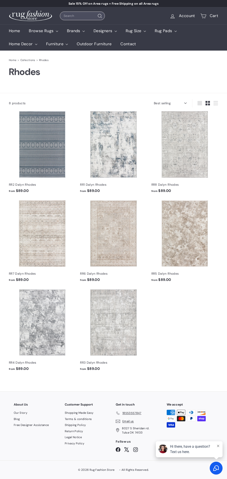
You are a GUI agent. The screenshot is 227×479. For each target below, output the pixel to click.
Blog (17, 419)
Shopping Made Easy (79, 413)
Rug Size (134, 31)
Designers (104, 31)
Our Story (20, 413)
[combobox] (82, 16)
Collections (27, 60)
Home (14, 31)
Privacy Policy (74, 443)
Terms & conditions (78, 419)
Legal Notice (73, 437)
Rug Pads (164, 31)
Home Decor (21, 44)
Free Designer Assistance (31, 425)
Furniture (55, 44)
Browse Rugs (42, 31)
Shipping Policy (75, 425)
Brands (74, 31)
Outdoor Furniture (94, 44)
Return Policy (74, 431)
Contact (128, 44)
